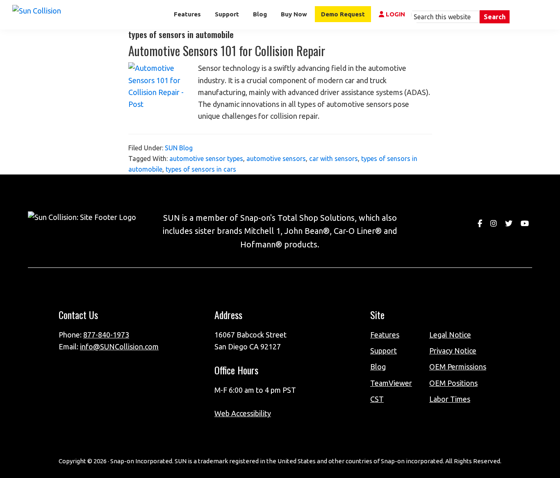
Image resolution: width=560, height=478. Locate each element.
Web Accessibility (242, 413)
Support (383, 351)
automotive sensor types (206, 158)
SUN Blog (179, 148)
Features (384, 335)
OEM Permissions (457, 366)
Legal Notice (450, 335)
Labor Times (449, 399)
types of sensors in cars (201, 169)
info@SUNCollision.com (119, 346)
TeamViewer (391, 383)
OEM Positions (453, 383)
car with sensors (333, 158)
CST (377, 399)
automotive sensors (276, 158)
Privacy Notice (452, 351)
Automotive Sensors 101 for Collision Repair (226, 50)
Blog (378, 366)
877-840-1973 (106, 335)
